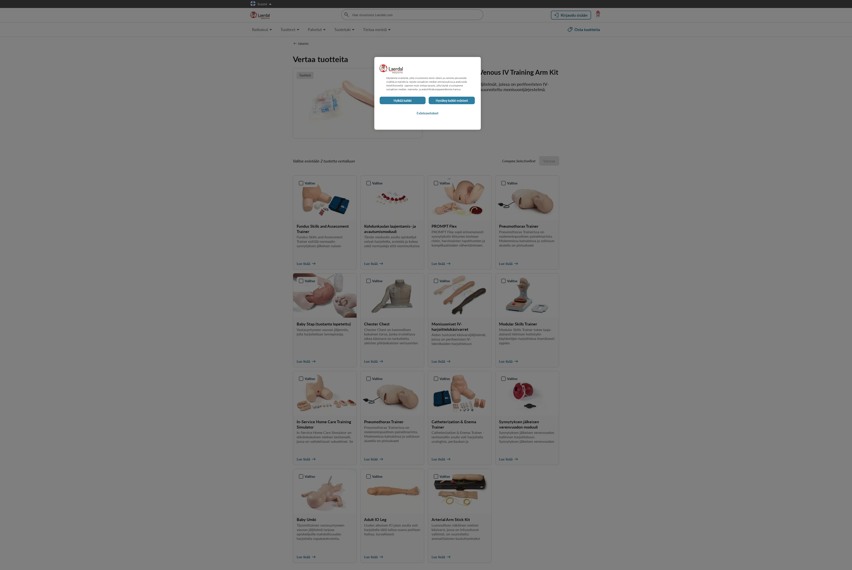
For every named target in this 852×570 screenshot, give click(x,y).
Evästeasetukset (427, 113)
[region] (427, 93)
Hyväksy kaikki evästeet (452, 100)
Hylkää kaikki (403, 100)
